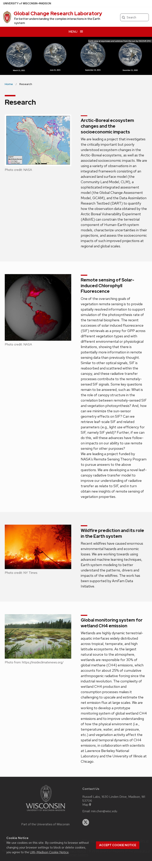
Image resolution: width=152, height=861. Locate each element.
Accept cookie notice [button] (117, 845)
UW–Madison (27, 3)
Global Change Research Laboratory (58, 13)
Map (85, 805)
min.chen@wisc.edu (104, 811)
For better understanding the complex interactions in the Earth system (57, 21)
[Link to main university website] (45, 812)
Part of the (45, 824)
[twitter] (85, 822)
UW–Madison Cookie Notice (49, 852)
